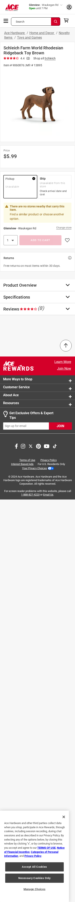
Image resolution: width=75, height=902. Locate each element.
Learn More (62, 362)
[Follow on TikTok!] (54, 446)
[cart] (67, 20)
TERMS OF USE (46, 847)
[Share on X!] (30, 446)
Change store (63, 227)
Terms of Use (27, 460)
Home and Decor (42, 33)
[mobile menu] (6, 20)
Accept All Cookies (34, 866)
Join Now (64, 369)
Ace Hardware (14, 33)
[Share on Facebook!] (16, 446)
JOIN (60, 426)
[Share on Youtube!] (46, 446)
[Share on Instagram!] (23, 446)
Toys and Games (29, 38)
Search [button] (20, 21)
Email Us (48, 494)
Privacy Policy (48, 460)
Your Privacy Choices (34, 468)
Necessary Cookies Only (34, 878)
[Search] (55, 21)
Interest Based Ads (22, 464)
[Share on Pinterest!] (38, 446)
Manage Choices (34, 889)
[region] (34, 856)
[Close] (63, 817)
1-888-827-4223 (30, 494)
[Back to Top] (66, 345)
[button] (37, 104)
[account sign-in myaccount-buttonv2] (69, 7)
